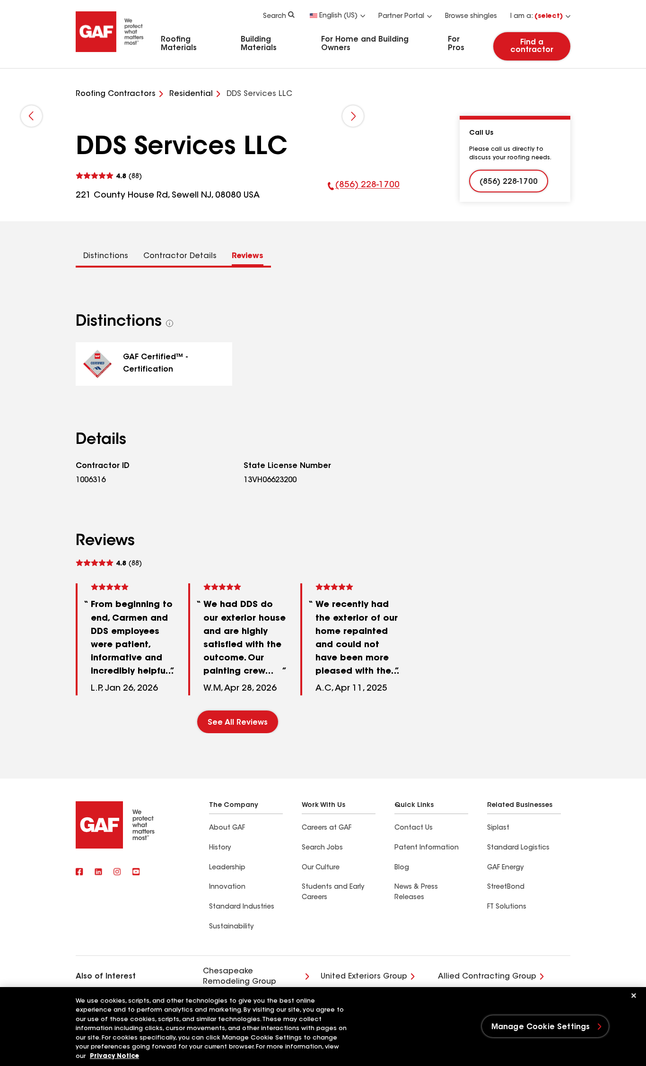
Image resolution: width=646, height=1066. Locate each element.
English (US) (338, 16)
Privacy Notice (114, 1056)
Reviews (247, 256)
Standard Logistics (518, 848)
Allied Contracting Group (487, 976)
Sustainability (231, 927)
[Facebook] (79, 872)
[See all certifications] (170, 323)
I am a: (536, 16)
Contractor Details (180, 256)
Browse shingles (471, 16)
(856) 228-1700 (364, 191)
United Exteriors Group (364, 976)
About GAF (227, 828)
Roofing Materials (179, 44)
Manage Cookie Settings (540, 1027)
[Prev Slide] (31, 116)
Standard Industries (241, 907)
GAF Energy (505, 868)
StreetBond (505, 887)
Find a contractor (531, 46)
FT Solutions (506, 907)
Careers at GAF (326, 828)
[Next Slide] (353, 116)
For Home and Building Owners (365, 44)
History (220, 848)
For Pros (456, 44)
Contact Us (413, 828)
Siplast (498, 828)
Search (274, 16)
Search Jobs (322, 848)
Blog (401, 868)
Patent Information (426, 848)
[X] (98, 872)
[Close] (633, 995)
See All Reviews (238, 723)
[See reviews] (109, 176)
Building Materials (259, 44)
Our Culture (321, 868)
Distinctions (105, 256)
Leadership (227, 868)
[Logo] (110, 53)
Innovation (227, 887)
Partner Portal (401, 16)
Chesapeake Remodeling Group (239, 977)
